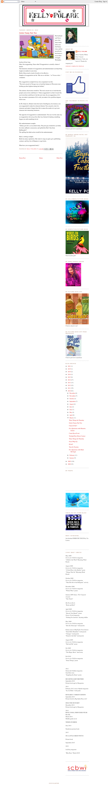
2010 (69, 391)
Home (41, 158)
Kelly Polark (82, 51)
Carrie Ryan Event (74, 433)
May (71, 412)
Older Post (59, 158)
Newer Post (22, 158)
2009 (69, 461)
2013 (69, 383)
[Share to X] (49, 149)
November (73, 396)
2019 (69, 369)
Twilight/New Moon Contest (77, 436)
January (72, 458)
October (72, 399)
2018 (69, 372)
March (72, 418)
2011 (69, 388)
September (73, 401)
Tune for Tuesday (74, 447)
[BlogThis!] (47, 149)
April (71, 415)
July (71, 407)
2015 (69, 377)
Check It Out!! (73, 426)
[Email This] (45, 149)
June (71, 409)
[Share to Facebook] (51, 149)
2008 (69, 464)
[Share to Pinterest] (53, 149)
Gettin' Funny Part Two (75, 423)
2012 (69, 385)
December (73, 393)
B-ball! (71, 444)
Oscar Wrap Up (73, 441)
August (72, 404)
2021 (69, 366)
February (72, 455)
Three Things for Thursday (76, 420)
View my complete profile (75, 66)
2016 (69, 374)
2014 (69, 380)
